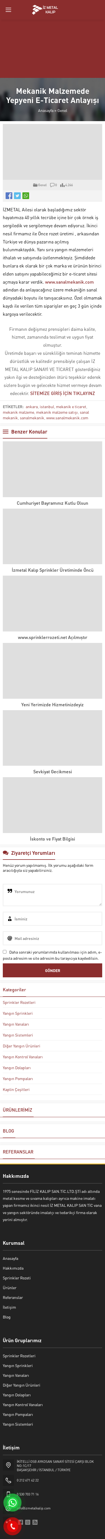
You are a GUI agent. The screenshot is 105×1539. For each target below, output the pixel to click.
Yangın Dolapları (17, 1067)
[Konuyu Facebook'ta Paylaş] (9, 195)
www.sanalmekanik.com (69, 282)
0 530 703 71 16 (28, 1494)
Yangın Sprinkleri (18, 1013)
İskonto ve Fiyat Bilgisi (52, 839)
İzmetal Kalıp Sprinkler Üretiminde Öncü (53, 570)
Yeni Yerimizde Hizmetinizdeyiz (52, 704)
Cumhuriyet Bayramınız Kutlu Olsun (52, 503)
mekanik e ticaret (71, 406)
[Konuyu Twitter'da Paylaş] (17, 195)
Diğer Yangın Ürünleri (21, 1045)
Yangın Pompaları (18, 1078)
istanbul (47, 406)
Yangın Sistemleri (18, 1034)
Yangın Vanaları (16, 1023)
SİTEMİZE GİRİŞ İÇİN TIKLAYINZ (62, 393)
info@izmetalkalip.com (34, 1508)
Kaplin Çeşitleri (16, 1089)
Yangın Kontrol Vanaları (23, 1056)
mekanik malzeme (18, 412)
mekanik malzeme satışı (57, 412)
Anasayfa (45, 110)
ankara (32, 406)
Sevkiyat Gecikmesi (52, 771)
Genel (62, 110)
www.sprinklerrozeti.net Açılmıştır (52, 637)
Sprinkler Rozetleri (19, 1002)
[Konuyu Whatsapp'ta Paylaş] (25, 195)
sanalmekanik (32, 417)
